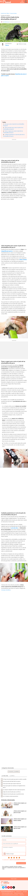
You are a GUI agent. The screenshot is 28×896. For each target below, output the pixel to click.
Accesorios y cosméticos (13, 772)
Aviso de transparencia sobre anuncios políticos (10, 894)
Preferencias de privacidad (18, 893)
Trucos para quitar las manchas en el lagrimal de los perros (14, 786)
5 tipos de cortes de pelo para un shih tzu (12, 792)
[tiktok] (14, 887)
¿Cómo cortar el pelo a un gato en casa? (20, 827)
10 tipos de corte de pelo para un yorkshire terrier (13, 794)
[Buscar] (26, 2)
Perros (7, 45)
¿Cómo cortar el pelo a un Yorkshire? (20, 804)
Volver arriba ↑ (14, 879)
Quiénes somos (18, 891)
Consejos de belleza (13, 13)
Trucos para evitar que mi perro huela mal (12, 783)
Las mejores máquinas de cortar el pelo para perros (14, 790)
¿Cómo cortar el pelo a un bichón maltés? (20, 819)
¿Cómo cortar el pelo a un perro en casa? (20, 811)
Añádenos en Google (22, 44)
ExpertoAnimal (3, 13)
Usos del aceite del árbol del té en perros (11, 781)
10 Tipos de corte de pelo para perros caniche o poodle (14, 779)
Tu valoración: (5, 860)
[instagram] (6, 887)
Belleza (8, 13)
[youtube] (8, 887)
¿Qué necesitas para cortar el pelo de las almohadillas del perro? (13, 128)
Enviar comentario (21, 863)
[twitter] (3, 887)
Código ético (22, 894)
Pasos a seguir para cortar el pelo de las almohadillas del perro (13, 132)
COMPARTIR (22, 2)
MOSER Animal (6, 22)
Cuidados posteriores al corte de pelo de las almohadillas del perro (14, 135)
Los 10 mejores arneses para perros (10, 796)
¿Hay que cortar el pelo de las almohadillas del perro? (13, 125)
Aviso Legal (25, 891)
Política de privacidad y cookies (7, 893)
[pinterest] (11, 887)
